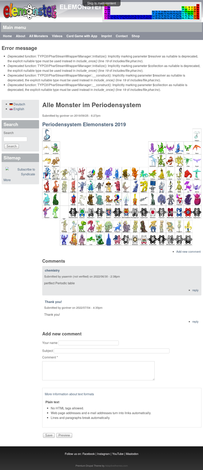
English (18, 109)
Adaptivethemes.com (116, 465)
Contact (122, 36)
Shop (136, 36)
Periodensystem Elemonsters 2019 (84, 124)
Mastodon (132, 454)
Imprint (106, 36)
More (7, 180)
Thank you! (53, 301)
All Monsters (38, 36)
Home (7, 36)
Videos (57, 36)
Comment (50, 357)
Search (9, 132)
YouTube (118, 454)
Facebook (88, 454)
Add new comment (188, 251)
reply (195, 290)
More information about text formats (69, 394)
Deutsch (19, 104)
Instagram (103, 454)
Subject (48, 350)
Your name (50, 342)
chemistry (52, 270)
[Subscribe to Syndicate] (20, 172)
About (20, 36)
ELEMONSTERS (83, 6)
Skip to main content (101, 3)
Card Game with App (81, 36)
